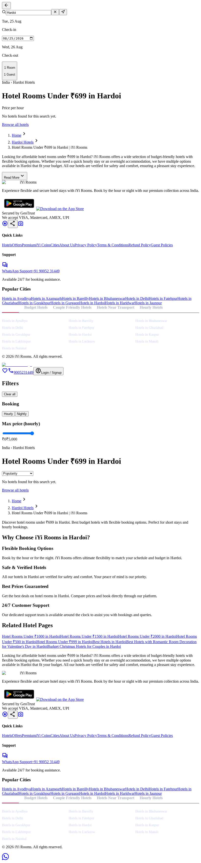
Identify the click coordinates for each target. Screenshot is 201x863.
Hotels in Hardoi (92, 303)
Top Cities (10, 307)
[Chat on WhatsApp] (5, 859)
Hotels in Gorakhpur (34, 303)
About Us (67, 245)
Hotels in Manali (146, 341)
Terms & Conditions (112, 245)
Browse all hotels (15, 124)
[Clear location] (55, 12)
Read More (14, 176)
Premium (29, 245)
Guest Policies (162, 245)
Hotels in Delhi (137, 298)
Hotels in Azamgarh (46, 298)
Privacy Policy (86, 245)
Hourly (8, 414)
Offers (17, 245)
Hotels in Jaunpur (148, 303)
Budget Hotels (36, 307)
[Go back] (6, 5)
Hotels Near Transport (115, 307)
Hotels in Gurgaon (64, 303)
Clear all (9, 394)
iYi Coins (43, 245)
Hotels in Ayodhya (16, 298)
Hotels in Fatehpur (163, 298)
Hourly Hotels (151, 307)
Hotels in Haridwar (120, 303)
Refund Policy (139, 245)
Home (16, 135)
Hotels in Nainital (14, 348)
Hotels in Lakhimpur (16, 341)
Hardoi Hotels (23, 142)
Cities (54, 245)
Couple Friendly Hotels (72, 307)
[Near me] (63, 12)
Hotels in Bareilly (75, 298)
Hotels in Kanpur (147, 334)
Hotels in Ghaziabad (149, 328)
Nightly (22, 414)
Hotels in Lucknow (82, 341)
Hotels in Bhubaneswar (107, 298)
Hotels (7, 245)
